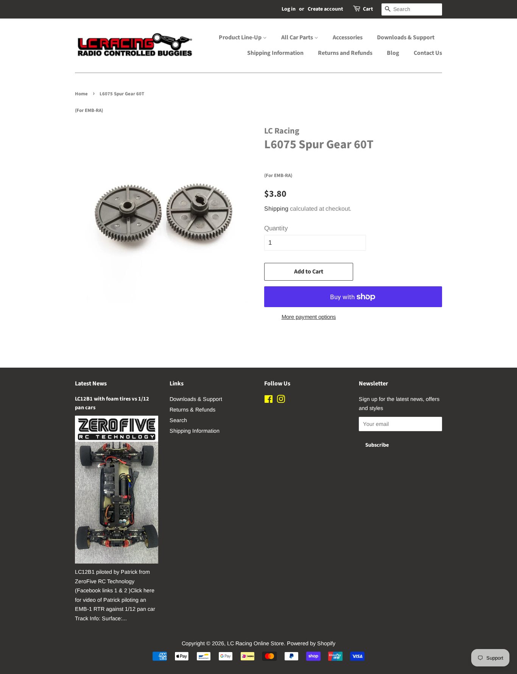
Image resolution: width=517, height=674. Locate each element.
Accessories (348, 37)
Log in (289, 9)
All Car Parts (297, 37)
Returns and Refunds (345, 53)
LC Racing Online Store (255, 643)
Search (178, 420)
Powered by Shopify (311, 643)
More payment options (309, 317)
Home (81, 93)
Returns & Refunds (192, 410)
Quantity (276, 228)
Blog (393, 53)
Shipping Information (275, 53)
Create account (325, 9)
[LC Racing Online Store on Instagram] (281, 401)
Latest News (91, 383)
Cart (368, 9)
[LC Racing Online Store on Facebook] (268, 401)
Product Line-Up (241, 37)
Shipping (276, 208)
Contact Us (428, 53)
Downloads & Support (405, 37)
